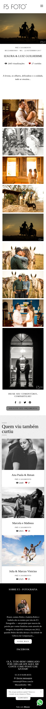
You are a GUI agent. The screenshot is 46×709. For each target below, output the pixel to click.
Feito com (23, 707)
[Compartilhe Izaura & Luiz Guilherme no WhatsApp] (20, 402)
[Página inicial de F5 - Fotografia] (15, 6)
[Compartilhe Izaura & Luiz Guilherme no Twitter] (25, 402)
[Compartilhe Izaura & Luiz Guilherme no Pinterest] (30, 402)
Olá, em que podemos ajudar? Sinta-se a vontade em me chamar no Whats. (22, 693)
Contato (23, 698)
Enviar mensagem (24, 678)
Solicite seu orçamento (23, 408)
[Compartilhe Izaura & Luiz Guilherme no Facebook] (16, 402)
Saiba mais (23, 641)
